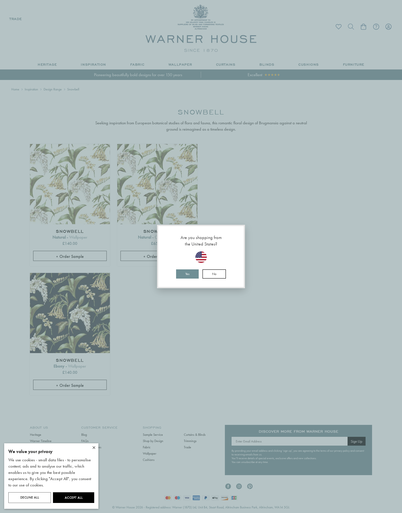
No (214, 274)
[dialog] (51, 476)
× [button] (93, 447)
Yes (187, 274)
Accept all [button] (73, 497)
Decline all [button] (29, 497)
